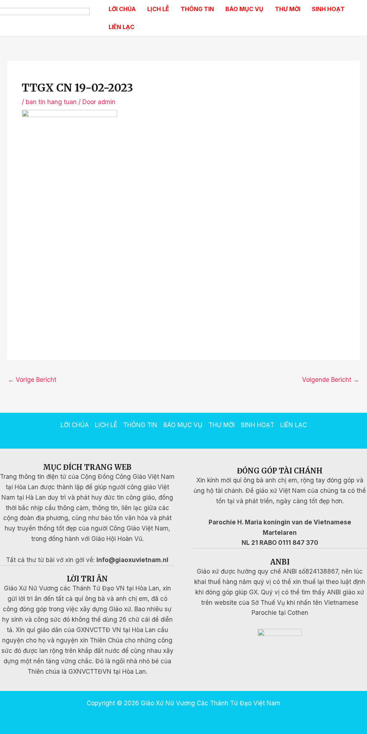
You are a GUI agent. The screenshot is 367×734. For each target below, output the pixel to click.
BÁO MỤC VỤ (244, 9)
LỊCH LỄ (158, 9)
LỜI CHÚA (122, 9)
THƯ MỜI (287, 9)
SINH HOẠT (328, 9)
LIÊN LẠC (121, 27)
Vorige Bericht (32, 379)
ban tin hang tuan (51, 102)
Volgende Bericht (330, 379)
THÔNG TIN (197, 9)
